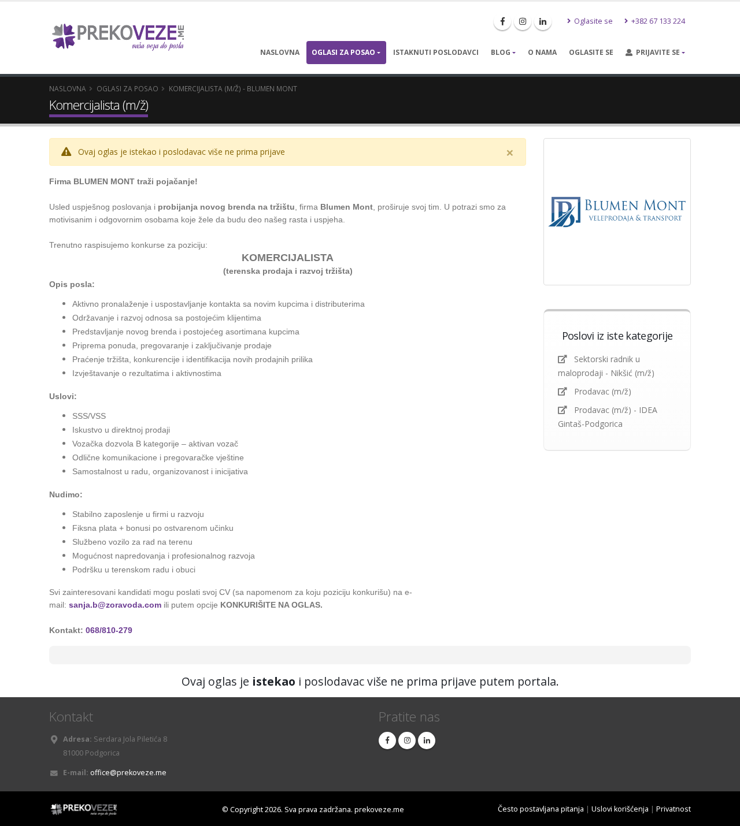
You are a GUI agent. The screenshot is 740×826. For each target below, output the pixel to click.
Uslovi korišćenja (620, 809)
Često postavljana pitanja (541, 809)
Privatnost (673, 809)
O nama (542, 52)
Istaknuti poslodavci (436, 52)
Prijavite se (656, 52)
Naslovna (279, 52)
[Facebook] (502, 21)
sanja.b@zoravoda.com (115, 604)
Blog (500, 52)
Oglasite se (592, 21)
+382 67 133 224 (657, 21)
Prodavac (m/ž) (602, 391)
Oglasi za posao (343, 52)
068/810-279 (109, 630)
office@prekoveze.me (128, 772)
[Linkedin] (543, 21)
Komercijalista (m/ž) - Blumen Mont (233, 88)
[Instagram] (522, 21)
